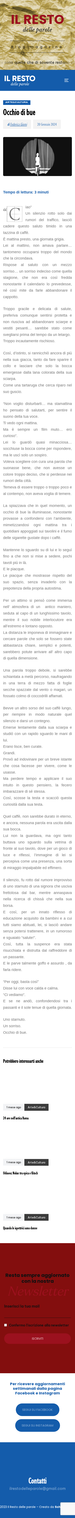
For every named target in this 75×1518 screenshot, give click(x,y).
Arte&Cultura (16, 102)
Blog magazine (37, 46)
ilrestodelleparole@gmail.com (37, 1488)
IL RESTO (37, 19)
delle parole (37, 29)
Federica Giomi (18, 124)
